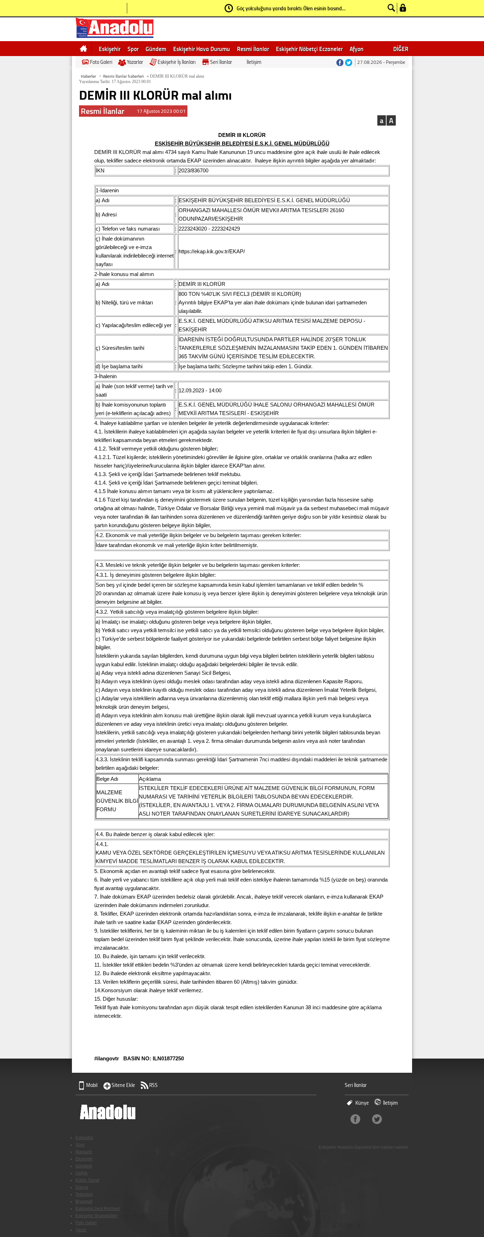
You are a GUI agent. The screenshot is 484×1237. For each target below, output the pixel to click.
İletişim (254, 62)
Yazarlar (135, 62)
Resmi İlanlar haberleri (123, 76)
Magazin (83, 1151)
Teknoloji (84, 1194)
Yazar (80, 1229)
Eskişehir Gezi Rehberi (97, 1208)
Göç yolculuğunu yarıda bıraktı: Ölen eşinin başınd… (291, 8)
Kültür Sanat (87, 1180)
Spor (133, 48)
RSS (153, 1085)
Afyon (357, 48)
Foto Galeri (101, 62)
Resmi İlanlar (253, 48)
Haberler (88, 76)
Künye (362, 1102)
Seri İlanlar (221, 62)
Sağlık (81, 1173)
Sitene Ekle (123, 1085)
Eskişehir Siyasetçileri (96, 1215)
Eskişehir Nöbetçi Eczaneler (309, 48)
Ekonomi (83, 1158)
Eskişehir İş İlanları (177, 62)
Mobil (91, 1085)
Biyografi (83, 1201)
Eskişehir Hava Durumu (201, 48)
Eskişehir (109, 48)
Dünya (81, 1187)
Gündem (156, 48)
